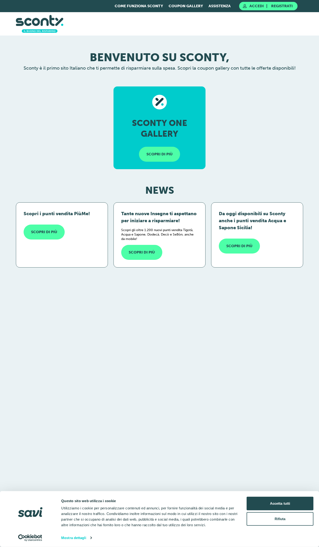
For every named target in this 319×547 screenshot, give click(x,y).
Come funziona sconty (139, 6)
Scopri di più (44, 232)
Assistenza (220, 6)
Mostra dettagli (73, 538)
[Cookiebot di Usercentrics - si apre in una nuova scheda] (30, 537)
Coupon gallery (186, 6)
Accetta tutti (280, 503)
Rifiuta (280, 519)
